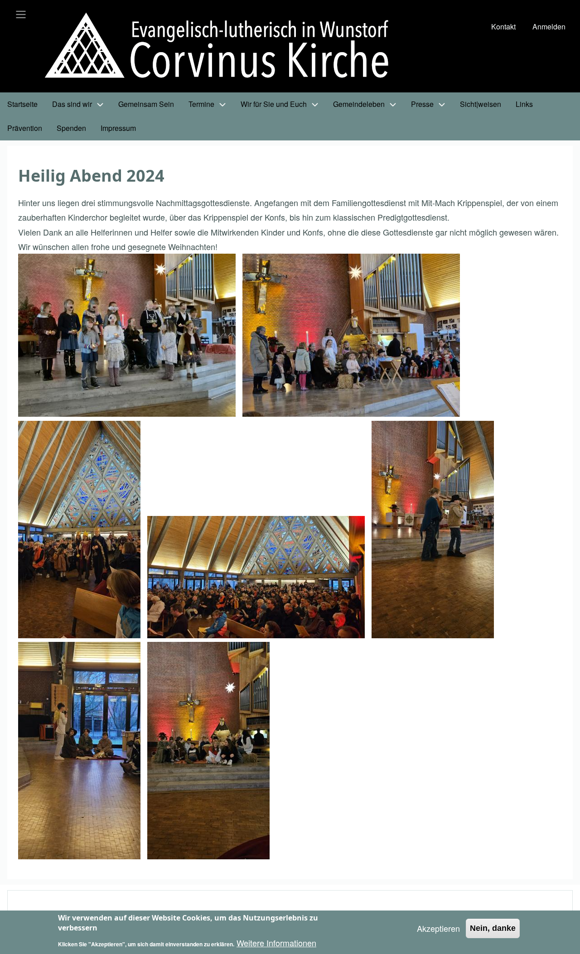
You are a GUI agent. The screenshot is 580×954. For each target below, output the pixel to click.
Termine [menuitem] (201, 104)
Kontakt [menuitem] (503, 26)
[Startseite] (224, 47)
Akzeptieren (438, 928)
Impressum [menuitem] (118, 128)
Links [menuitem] (524, 104)
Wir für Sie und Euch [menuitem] (274, 104)
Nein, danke (493, 928)
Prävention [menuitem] (24, 128)
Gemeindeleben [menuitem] (359, 104)
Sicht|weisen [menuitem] (480, 104)
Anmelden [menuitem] (549, 26)
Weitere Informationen (276, 943)
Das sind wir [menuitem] (72, 104)
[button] (127, 335)
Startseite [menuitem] (22, 104)
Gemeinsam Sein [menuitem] (146, 104)
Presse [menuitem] (422, 104)
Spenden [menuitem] (71, 128)
